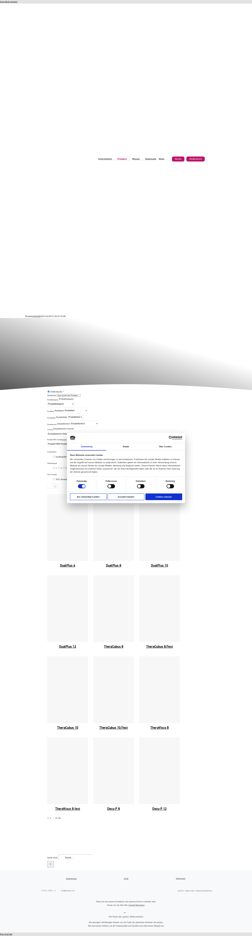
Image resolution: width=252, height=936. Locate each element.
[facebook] (117, 891)
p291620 (37, 316)
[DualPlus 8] (113, 527)
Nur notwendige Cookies (88, 497)
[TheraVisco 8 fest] (67, 770)
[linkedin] (134, 891)
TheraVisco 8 (159, 728)
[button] (168, 159)
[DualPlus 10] (159, 527)
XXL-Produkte (62, 479)
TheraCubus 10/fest (113, 728)
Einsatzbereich (63, 423)
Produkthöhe (61, 417)
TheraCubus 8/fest (159, 646)
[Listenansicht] (55, 485)
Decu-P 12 (159, 809)
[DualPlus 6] (67, 527)
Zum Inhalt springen (8, 2)
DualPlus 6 (67, 565)
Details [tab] (126, 446)
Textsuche (51, 395)
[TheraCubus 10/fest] (113, 689)
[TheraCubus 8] (113, 608)
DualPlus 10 (159, 565)
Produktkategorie (66, 399)
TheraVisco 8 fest (67, 809)
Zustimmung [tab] (87, 446)
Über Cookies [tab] (165, 446)
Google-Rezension (136, 905)
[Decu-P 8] (113, 770)
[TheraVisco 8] (159, 689)
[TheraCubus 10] (67, 689)
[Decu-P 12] (159, 770)
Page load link (6, 934)
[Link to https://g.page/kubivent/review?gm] (125, 911)
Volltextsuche (57, 392)
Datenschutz (71, 878)
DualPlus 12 (67, 646)
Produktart (59, 410)
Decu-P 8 (113, 809)
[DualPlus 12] (67, 608)
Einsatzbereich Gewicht (63, 429)
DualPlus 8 (113, 565)
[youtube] (129, 891)
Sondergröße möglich (65, 457)
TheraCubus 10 (67, 728)
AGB (126, 878)
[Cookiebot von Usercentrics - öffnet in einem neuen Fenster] (170, 438)
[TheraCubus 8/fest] (159, 608)
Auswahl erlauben (126, 497)
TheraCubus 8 (113, 646)
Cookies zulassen (164, 497)
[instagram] (123, 891)
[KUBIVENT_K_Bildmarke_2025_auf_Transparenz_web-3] (65, 8)
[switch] (111, 486)
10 (56, 818)
